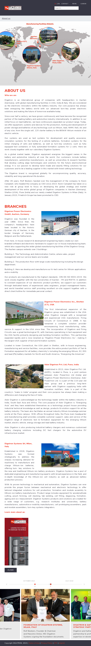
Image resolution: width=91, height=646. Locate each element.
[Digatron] (13, 7)
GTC (55, 643)
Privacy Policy (47, 643)
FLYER (11, 570)
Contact (64, 4)
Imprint (62, 643)
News (74, 4)
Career (83, 4)
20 (35, 585)
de (55, 4)
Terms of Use (34, 643)
